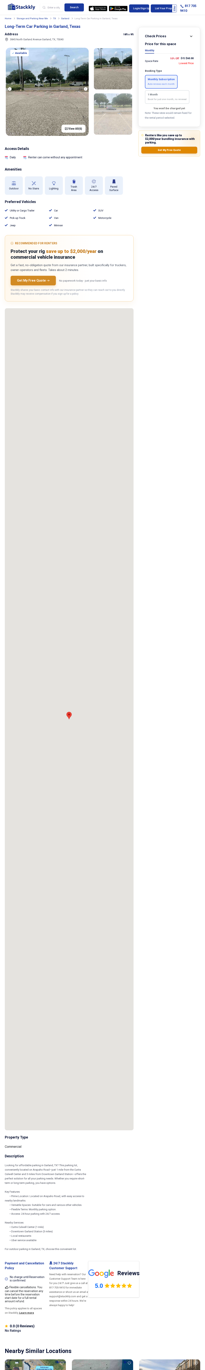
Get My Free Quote (169, 150)
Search (74, 7)
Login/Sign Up (141, 8)
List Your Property (166, 8)
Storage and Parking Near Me (32, 18)
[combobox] (51, 7)
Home (8, 18)
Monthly (149, 50)
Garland (65, 18)
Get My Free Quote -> (33, 280)
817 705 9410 (188, 8)
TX (54, 18)
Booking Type (153, 70)
